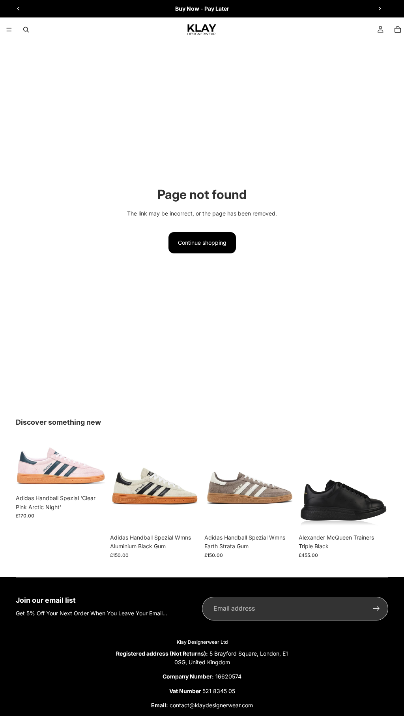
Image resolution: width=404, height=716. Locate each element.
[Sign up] (376, 608)
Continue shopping (202, 242)
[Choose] (93, 479)
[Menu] (9, 30)
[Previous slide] (18, 8)
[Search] (26, 29)
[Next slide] (379, 8)
